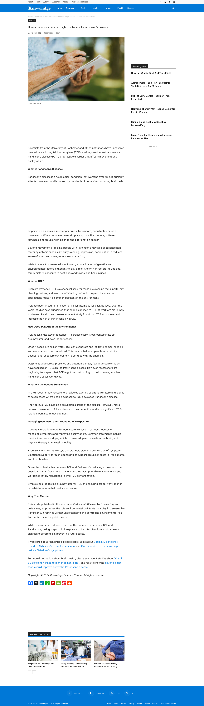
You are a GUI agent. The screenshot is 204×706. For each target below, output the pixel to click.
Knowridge (36, 33)
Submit (46, 1)
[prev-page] (29, 672)
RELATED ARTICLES (40, 634)
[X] (174, 2)
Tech (83, 8)
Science (70, 8)
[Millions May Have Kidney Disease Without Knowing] (109, 650)
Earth (120, 8)
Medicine (38, 16)
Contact (155, 703)
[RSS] (169, 2)
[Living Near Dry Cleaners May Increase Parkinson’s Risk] (76, 650)
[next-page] (34, 672)
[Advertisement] (76, 125)
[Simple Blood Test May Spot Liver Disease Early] (43, 650)
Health (95, 8)
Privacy (131, 703)
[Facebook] (160, 2)
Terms (123, 703)
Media (65, 1)
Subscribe (56, 1)
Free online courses (79, 1)
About (30, 1)
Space (130, 8)
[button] (172, 8)
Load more (152, 146)
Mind (108, 8)
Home (59, 8)
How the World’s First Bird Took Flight (151, 73)
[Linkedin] (165, 2)
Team (38, 1)
